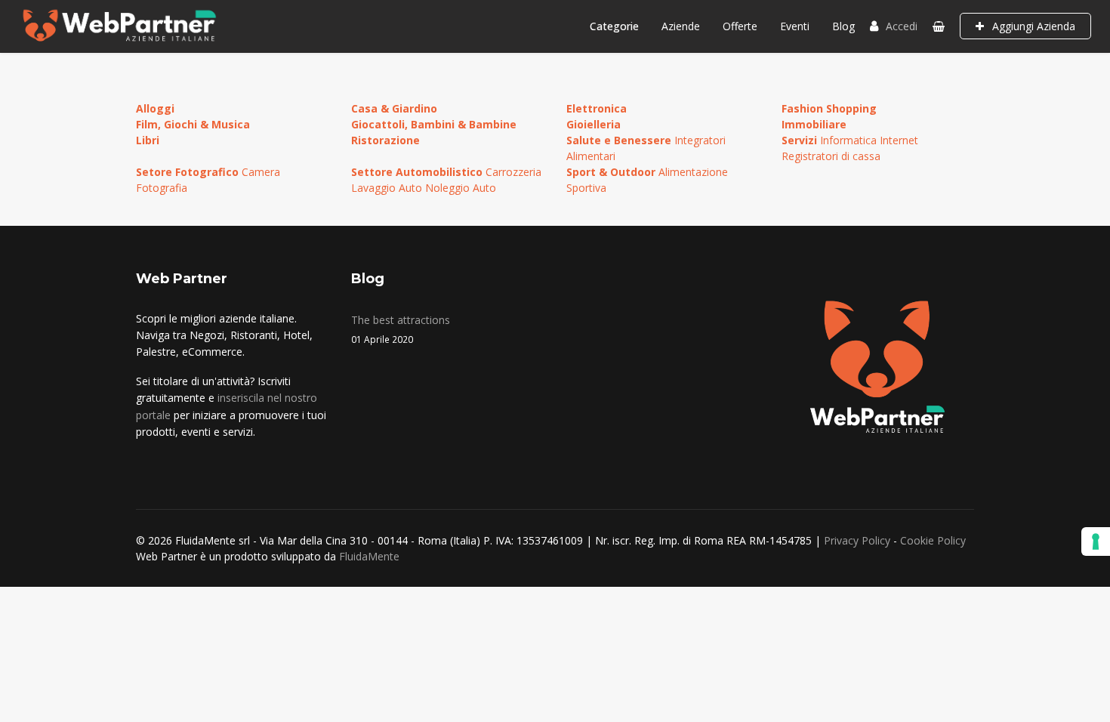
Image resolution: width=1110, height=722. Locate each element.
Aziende (680, 26)
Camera (261, 172)
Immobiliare (814, 124)
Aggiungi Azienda (1032, 26)
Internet (899, 140)
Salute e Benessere (620, 140)
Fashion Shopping (829, 108)
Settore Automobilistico (418, 172)
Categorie (614, 26)
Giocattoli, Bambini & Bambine (433, 124)
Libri (147, 140)
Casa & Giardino (394, 108)
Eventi (794, 26)
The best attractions (400, 329)
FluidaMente (369, 556)
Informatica (850, 140)
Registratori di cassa (831, 156)
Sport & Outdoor (612, 172)
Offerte (740, 26)
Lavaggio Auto (388, 187)
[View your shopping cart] (939, 26)
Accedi (901, 26)
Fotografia (161, 187)
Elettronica (596, 108)
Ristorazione (385, 140)
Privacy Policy (857, 540)
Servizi (801, 140)
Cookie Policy (933, 540)
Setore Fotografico (189, 172)
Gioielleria (593, 124)
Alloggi (155, 108)
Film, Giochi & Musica (193, 124)
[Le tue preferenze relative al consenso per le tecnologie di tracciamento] (1095, 541)
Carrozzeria (513, 172)
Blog (843, 26)
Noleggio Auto (460, 187)
